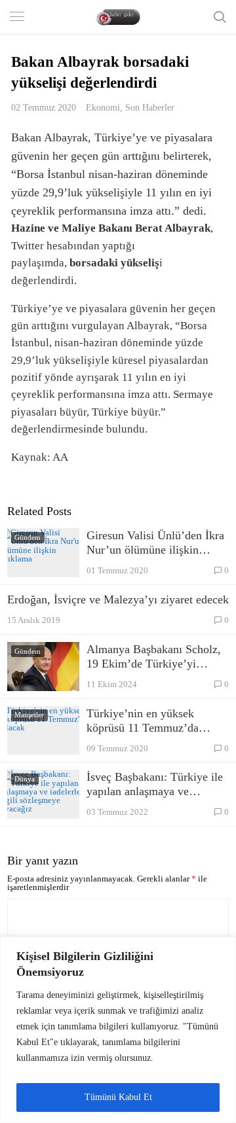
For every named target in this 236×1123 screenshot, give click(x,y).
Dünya (24, 779)
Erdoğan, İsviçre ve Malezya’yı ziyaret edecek (118, 599)
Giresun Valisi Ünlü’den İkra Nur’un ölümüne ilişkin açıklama (155, 543)
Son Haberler (149, 107)
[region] (118, 1029)
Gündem (27, 537)
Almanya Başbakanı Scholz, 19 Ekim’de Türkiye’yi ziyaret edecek (154, 657)
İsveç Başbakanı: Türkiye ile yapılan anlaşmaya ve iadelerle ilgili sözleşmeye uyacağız (155, 784)
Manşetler (29, 715)
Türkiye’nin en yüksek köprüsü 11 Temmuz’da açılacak (143, 721)
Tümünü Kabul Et (118, 1097)
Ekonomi (103, 107)
